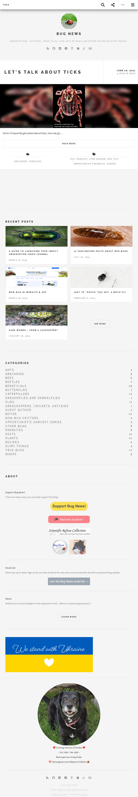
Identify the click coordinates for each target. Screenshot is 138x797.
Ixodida (111, 164)
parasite (82, 159)
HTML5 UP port (59, 794)
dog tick (113, 159)
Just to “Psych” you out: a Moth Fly (100, 292)
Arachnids (21, 161)
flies (10, 401)
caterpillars (17, 393)
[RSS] (48, 48)
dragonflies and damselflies (32, 397)
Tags (6, 5)
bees (9, 377)
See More (100, 324)
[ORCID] (78, 48)
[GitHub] (54, 48)
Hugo (85, 794)
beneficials (16, 385)
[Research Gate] (84, 48)
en (123, 5)
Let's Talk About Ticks (43, 72)
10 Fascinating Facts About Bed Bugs (101, 251)
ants (9, 369)
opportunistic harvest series (33, 422)
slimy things (17, 446)
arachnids (14, 373)
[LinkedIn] (60, 48)
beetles (12, 381)
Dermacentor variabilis (89, 164)
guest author (18, 409)
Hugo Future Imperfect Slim (73, 790)
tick (72, 159)
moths (11, 413)
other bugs (16, 426)
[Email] (90, 48)
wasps (11, 454)
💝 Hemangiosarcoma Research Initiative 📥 (69, 761)
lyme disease (97, 159)
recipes (12, 442)
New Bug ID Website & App (28, 292)
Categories (17, 363)
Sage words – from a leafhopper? (33, 330)
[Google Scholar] (72, 48)
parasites (14, 429)
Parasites (35, 161)
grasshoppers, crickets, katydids (37, 405)
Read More (69, 144)
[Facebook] (66, 48)
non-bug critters (22, 417)
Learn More (69, 617)
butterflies (16, 389)
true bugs (14, 450)
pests (10, 434)
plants (11, 438)
